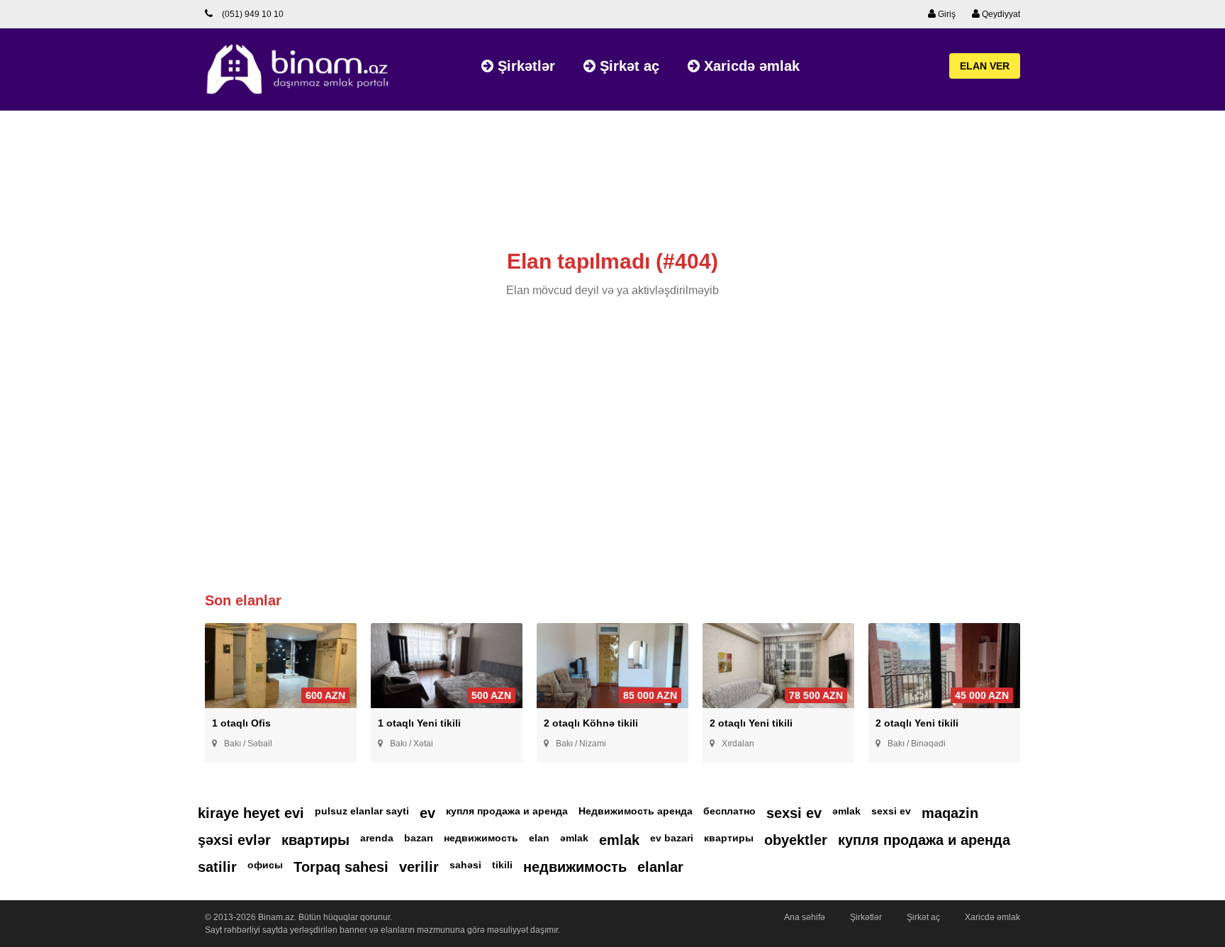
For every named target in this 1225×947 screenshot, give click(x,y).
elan (539, 838)
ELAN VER (984, 66)
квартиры (315, 840)
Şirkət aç (627, 66)
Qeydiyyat (1000, 14)
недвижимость (481, 838)
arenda (376, 838)
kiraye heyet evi (251, 813)
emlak (619, 840)
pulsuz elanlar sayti (362, 811)
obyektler (795, 840)
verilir (419, 867)
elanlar (660, 867)
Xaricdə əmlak (750, 66)
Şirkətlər (524, 66)
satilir (217, 867)
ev (427, 813)
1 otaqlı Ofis (241, 723)
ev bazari (671, 838)
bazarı (418, 838)
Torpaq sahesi (340, 867)
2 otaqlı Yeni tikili (751, 723)
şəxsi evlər (234, 840)
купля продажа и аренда (507, 811)
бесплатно (729, 811)
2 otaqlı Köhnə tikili (591, 723)
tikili (502, 864)
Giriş (946, 14)
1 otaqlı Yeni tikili (419, 723)
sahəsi (465, 864)
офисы (265, 864)
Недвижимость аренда (635, 811)
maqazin (950, 813)
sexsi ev (794, 813)
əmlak (846, 811)
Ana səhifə (804, 917)
